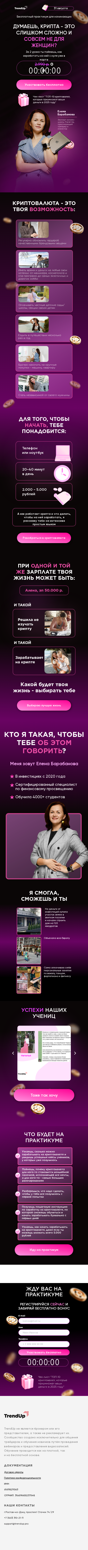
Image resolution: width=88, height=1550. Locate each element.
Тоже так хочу (44, 1095)
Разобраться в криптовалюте (44, 538)
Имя (20, 1327)
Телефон (23, 1339)
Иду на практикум (44, 1250)
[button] (22, 1477)
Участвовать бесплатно (44, 85)
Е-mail (21, 1315)
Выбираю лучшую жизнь (44, 705)
